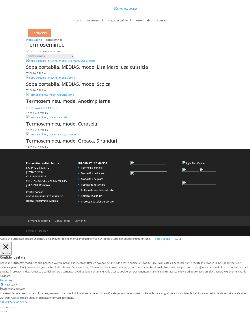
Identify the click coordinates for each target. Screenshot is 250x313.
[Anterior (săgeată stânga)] (1, 311)
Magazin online (118, 20)
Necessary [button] (6, 280)
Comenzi (80, 220)
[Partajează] (8, 307)
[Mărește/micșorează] (1, 307)
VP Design (41, 230)
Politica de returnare (93, 184)
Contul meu (62, 220)
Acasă (77, 20)
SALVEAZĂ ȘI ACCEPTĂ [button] (14, 302)
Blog (149, 20)
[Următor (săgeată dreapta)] (5, 311)
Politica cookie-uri (91, 196)
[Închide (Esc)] (12, 307)
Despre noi (92, 20)
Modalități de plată (92, 179)
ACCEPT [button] (180, 238)
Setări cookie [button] (163, 238)
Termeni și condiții (91, 167)
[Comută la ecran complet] (5, 307)
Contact (162, 20)
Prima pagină (34, 39)
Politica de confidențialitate (97, 190)
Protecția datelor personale (97, 201)
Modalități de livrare (93, 173)
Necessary (10, 284)
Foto (139, 20)
